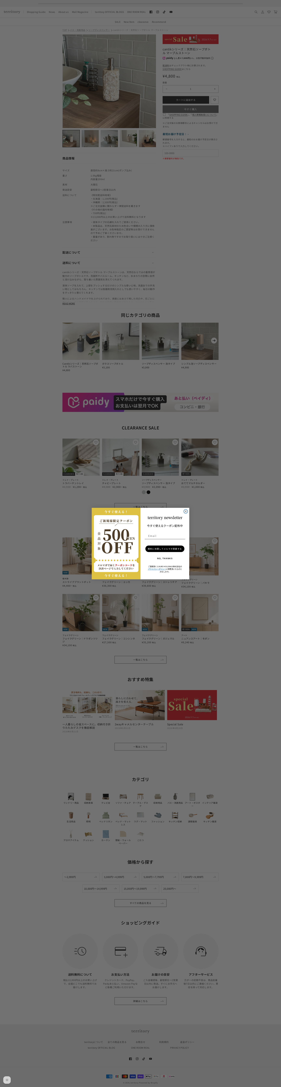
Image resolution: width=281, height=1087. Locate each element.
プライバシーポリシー (157, 569)
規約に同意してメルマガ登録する (165, 548)
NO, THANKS (165, 558)
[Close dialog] (186, 511)
